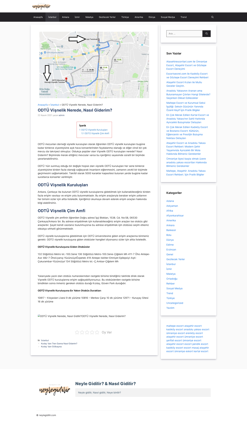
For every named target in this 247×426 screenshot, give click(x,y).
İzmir (77, 17)
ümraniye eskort (183, 351)
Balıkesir (171, 230)
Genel (169, 254)
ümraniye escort (175, 333)
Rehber (170, 283)
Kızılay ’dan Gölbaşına (51, 346)
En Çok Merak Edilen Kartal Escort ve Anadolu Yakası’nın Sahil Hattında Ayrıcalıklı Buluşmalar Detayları (187, 119)
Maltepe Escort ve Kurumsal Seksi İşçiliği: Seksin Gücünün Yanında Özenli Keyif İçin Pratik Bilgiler (185, 106)
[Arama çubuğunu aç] (212, 17)
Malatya (89, 17)
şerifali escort (174, 340)
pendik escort (200, 344)
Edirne (170, 244)
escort (188, 344)
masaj (195, 347)
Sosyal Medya (168, 17)
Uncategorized (174, 303)
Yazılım (170, 307)
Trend (184, 17)
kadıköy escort (174, 329)
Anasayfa (38, 17)
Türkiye (125, 17)
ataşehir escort (193, 325)
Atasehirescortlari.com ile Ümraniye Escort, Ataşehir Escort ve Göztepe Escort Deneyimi (186, 65)
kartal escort (201, 351)
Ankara (65, 17)
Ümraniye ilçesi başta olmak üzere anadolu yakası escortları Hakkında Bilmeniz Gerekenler (186, 162)
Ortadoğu (171, 278)
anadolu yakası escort (196, 329)
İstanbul (52, 17)
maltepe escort (175, 325)
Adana (170, 201)
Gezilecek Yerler (107, 17)
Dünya (152, 17)
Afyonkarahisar (175, 215)
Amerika (139, 17)
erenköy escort (194, 333)
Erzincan (171, 249)
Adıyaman (172, 205)
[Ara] (207, 33)
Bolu (168, 235)
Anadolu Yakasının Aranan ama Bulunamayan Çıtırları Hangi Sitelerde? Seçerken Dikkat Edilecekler (188, 94)
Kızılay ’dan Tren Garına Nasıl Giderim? (59, 343)
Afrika (169, 210)
